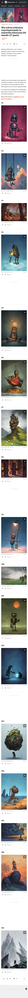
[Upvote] (3, 44)
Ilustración (4, 24)
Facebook (9, 99)
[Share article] (24, 107)
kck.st (3, 99)
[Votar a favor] (2, 143)
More (23, 6)
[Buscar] (16, 2)
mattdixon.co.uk (18, 97)
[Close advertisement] (26, 989)
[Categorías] (2, 2)
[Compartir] (24, 44)
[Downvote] (7, 44)
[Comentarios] (14, 44)
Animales (10, 6)
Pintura (10, 24)
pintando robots (6, 51)
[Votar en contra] (5, 143)
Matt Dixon (4, 38)
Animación (17, 6)
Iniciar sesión (22, 2)
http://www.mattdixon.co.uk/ (7, 190)
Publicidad (3, 6)
